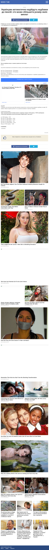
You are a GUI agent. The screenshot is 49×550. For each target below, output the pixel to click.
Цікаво (6, 548)
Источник (46, 132)
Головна (24, 7)
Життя (2, 548)
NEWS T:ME (5, 2)
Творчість (12, 548)
